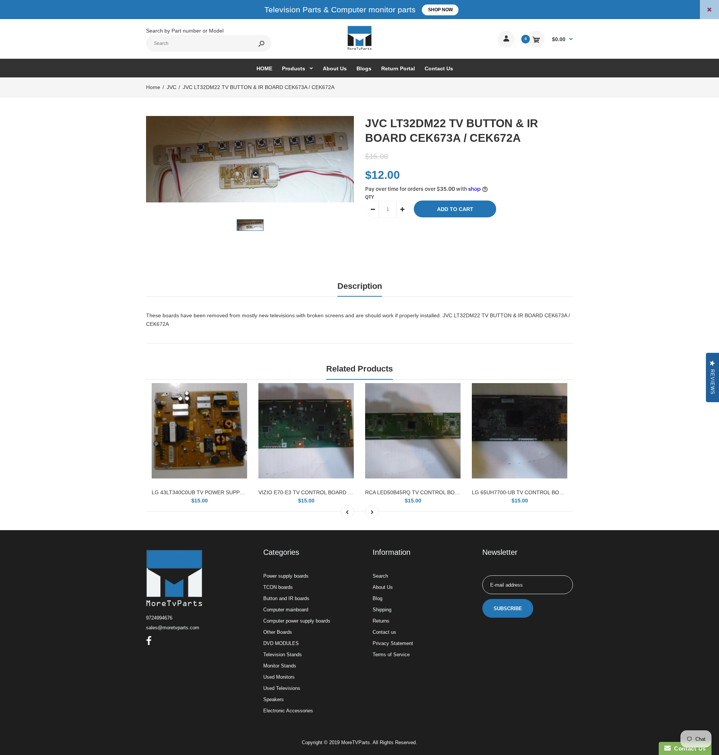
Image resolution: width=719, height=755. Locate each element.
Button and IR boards (286, 598)
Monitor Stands (279, 666)
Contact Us (688, 748)
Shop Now (440, 9)
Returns (381, 621)
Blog (377, 598)
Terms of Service (391, 654)
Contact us (384, 632)
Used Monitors (279, 677)
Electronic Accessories (288, 710)
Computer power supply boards (296, 621)
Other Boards (277, 632)
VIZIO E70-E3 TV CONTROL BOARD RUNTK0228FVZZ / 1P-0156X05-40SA (349, 492)
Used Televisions (281, 688)
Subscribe (508, 608)
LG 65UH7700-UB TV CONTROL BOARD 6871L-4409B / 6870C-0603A (556, 492)
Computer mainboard (285, 609)
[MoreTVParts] (359, 49)
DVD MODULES (281, 643)
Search (380, 576)
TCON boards (278, 587)
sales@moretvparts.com (172, 627)
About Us (383, 587)
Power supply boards (286, 576)
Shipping (382, 609)
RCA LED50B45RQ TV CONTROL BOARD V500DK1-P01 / (434, 492)
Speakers (273, 699)
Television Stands (282, 654)
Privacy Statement (393, 643)
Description (359, 286)
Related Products (359, 368)
